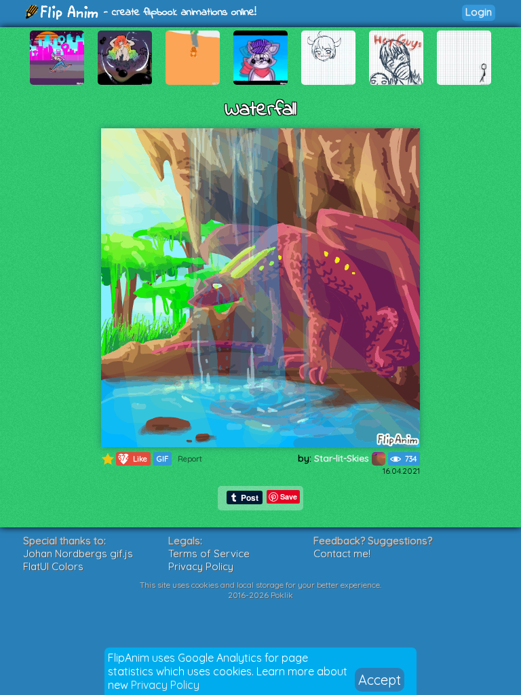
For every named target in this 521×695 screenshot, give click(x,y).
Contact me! (341, 553)
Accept (379, 679)
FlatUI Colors (53, 566)
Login (478, 11)
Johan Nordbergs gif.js (78, 553)
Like (133, 458)
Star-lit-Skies (343, 458)
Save (288, 496)
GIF (162, 459)
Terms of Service (209, 553)
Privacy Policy (165, 685)
